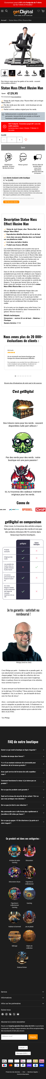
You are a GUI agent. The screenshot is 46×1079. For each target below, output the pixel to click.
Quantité (3, 135)
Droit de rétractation (23, 1074)
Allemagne (22, 1053)
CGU (23, 1072)
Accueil (3, 20)
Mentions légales (32, 1072)
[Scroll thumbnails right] (43, 73)
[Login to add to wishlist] (26, 140)
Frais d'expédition (16, 97)
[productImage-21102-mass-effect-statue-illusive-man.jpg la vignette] (4, 73)
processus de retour (9, 709)
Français (22, 1047)
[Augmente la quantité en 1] (20, 140)
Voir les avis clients (11, 202)
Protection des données (13, 1072)
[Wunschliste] (38, 11)
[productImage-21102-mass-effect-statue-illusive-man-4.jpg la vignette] (34, 73)
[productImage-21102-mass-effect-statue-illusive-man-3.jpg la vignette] (27, 73)
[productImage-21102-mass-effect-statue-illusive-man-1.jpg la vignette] (12, 73)
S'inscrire (33, 1037)
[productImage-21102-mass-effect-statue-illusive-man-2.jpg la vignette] (19, 73)
